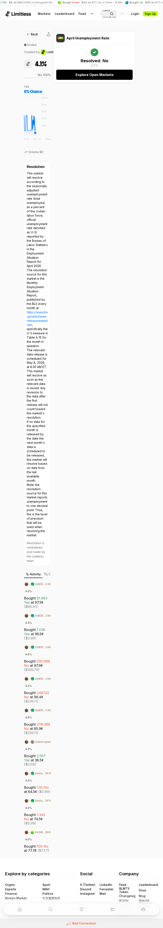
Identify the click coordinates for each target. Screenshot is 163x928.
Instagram (87, 893)
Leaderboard (148, 885)
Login (135, 13)
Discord (85, 889)
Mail (103, 893)
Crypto (10, 885)
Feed (122, 885)
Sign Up (150, 13)
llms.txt (144, 900)
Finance (11, 893)
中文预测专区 (51, 898)
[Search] (50, 909)
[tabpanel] (37, 716)
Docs (142, 890)
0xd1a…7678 (43, 773)
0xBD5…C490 (43, 584)
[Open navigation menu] (92, 13)
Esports (10, 889)
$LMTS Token (124, 890)
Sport (46, 885)
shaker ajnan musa (46, 741)
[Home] (19, 909)
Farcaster (107, 889)
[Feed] (112, 909)
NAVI (45, 889)
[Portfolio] (143, 909)
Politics (47, 893)
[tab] (33, 574)
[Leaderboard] (81, 909)
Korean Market (16, 898)
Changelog (127, 896)
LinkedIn (106, 885)
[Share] (48, 34)
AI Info (124, 900)
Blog (142, 896)
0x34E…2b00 (43, 832)
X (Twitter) (87, 885)
